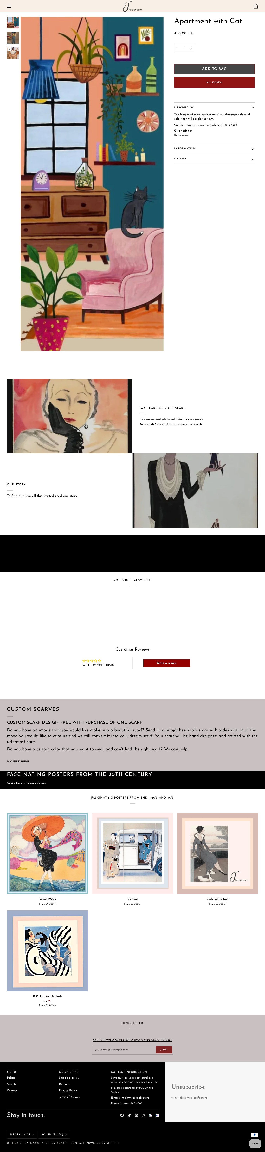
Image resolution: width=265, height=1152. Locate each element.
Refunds (64, 1084)
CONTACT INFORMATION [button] (129, 1072)
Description (184, 107)
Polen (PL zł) (52, 1134)
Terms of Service (69, 1097)
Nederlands (20, 1134)
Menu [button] (11, 1072)
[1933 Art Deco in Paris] (47, 950)
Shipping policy (69, 1077)
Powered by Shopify (102, 1143)
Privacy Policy (68, 1090)
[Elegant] (132, 853)
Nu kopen (214, 82)
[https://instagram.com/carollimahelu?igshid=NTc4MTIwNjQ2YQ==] (157, 1115)
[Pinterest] (136, 1115)
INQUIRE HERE (18, 761)
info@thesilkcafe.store (135, 1097)
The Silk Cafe (21, 1143)
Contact (12, 1090)
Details (180, 159)
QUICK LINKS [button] (69, 1072)
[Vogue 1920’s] (47, 853)
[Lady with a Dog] (217, 853)
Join (163, 1050)
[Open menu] (13, 6)
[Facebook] (122, 1115)
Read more (181, 135)
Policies (12, 1077)
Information (185, 148)
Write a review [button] (167, 663)
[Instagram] (143, 1115)
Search (11, 1084)
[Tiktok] (129, 1115)
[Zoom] (27, 343)
